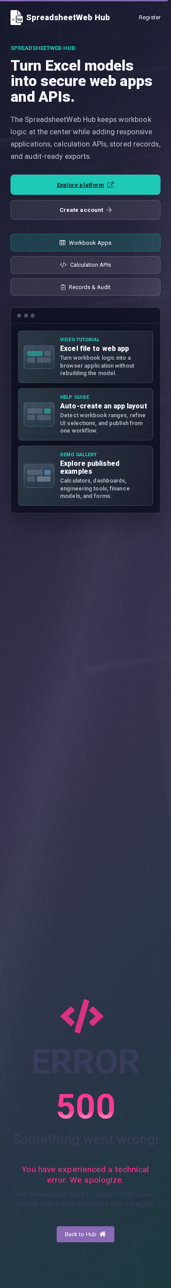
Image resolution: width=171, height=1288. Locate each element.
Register (149, 17)
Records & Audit (89, 287)
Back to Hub (81, 1234)
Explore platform (80, 185)
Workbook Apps (90, 243)
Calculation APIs (90, 264)
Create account (81, 210)
